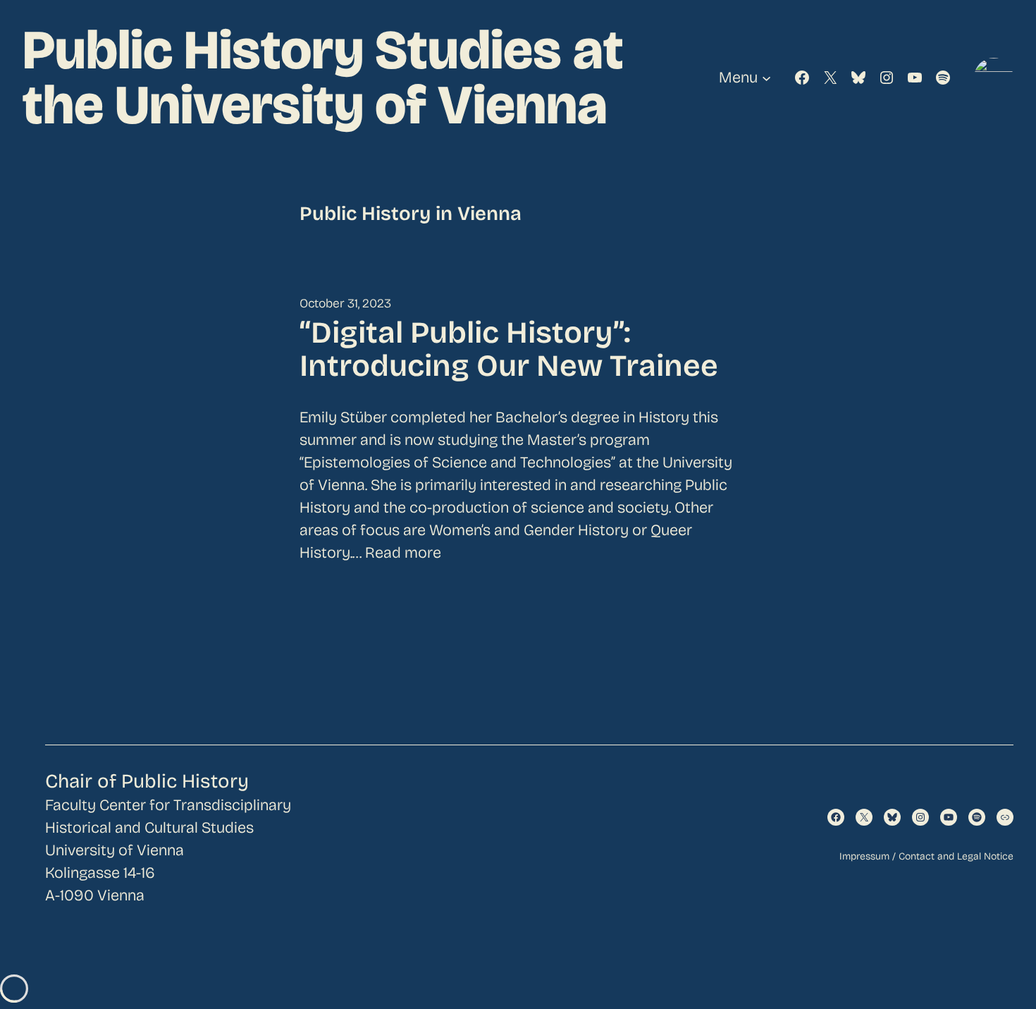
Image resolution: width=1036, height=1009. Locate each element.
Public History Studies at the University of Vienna (323, 77)
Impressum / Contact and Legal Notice (926, 856)
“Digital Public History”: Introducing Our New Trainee (509, 350)
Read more (403, 553)
